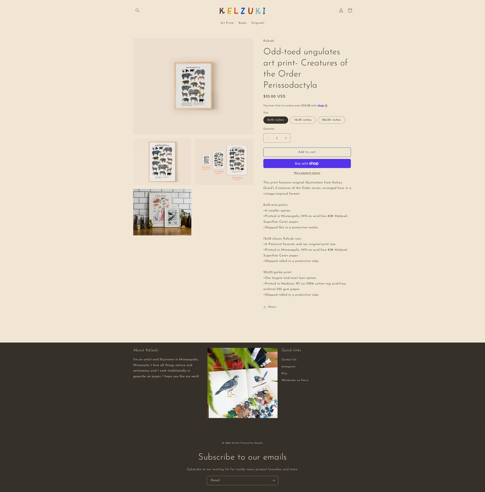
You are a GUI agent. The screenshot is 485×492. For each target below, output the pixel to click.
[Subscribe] (273, 480)
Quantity (268, 129)
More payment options (307, 173)
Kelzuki (236, 443)
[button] (137, 10)
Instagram (289, 366)
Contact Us (289, 359)
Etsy (284, 373)
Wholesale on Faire (295, 380)
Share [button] (272, 307)
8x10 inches (276, 120)
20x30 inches (331, 120)
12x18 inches (303, 120)
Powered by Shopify (252, 443)
